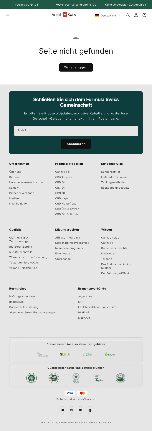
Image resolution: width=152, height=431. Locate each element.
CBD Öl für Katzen (67, 208)
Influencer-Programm (69, 248)
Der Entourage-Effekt (115, 273)
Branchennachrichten (115, 248)
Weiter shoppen (76, 67)
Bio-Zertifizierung (20, 246)
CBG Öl (60, 187)
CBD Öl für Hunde (67, 214)
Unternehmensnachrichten (26, 182)
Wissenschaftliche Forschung (28, 257)
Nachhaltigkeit (18, 203)
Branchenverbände (21, 193)
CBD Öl (60, 182)
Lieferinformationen (114, 177)
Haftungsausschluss (22, 296)
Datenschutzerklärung (23, 307)
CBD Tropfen (63, 177)
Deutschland (108, 15)
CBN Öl (60, 193)
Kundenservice (111, 171)
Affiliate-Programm (67, 237)
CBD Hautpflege (65, 203)
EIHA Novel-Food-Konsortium (97, 307)
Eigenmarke (63, 253)
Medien (14, 198)
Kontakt (14, 187)
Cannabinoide (110, 237)
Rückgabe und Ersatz (115, 187)
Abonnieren (76, 144)
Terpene (106, 258)
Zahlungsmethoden (113, 182)
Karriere (14, 177)
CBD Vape (61, 198)
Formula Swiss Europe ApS (73, 422)
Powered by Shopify (100, 422)
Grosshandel (63, 258)
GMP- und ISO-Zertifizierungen (19, 239)
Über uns (15, 171)
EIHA (81, 301)
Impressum (16, 301)
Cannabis (107, 242)
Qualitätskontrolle (20, 251)
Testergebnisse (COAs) (24, 262)
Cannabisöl (62, 171)
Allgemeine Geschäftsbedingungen (32, 312)
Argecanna (85, 296)
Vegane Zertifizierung (23, 267)
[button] (8, 16)
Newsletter (108, 253)
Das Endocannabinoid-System (116, 266)
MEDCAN (84, 317)
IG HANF (83, 312)
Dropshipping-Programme (72, 242)
